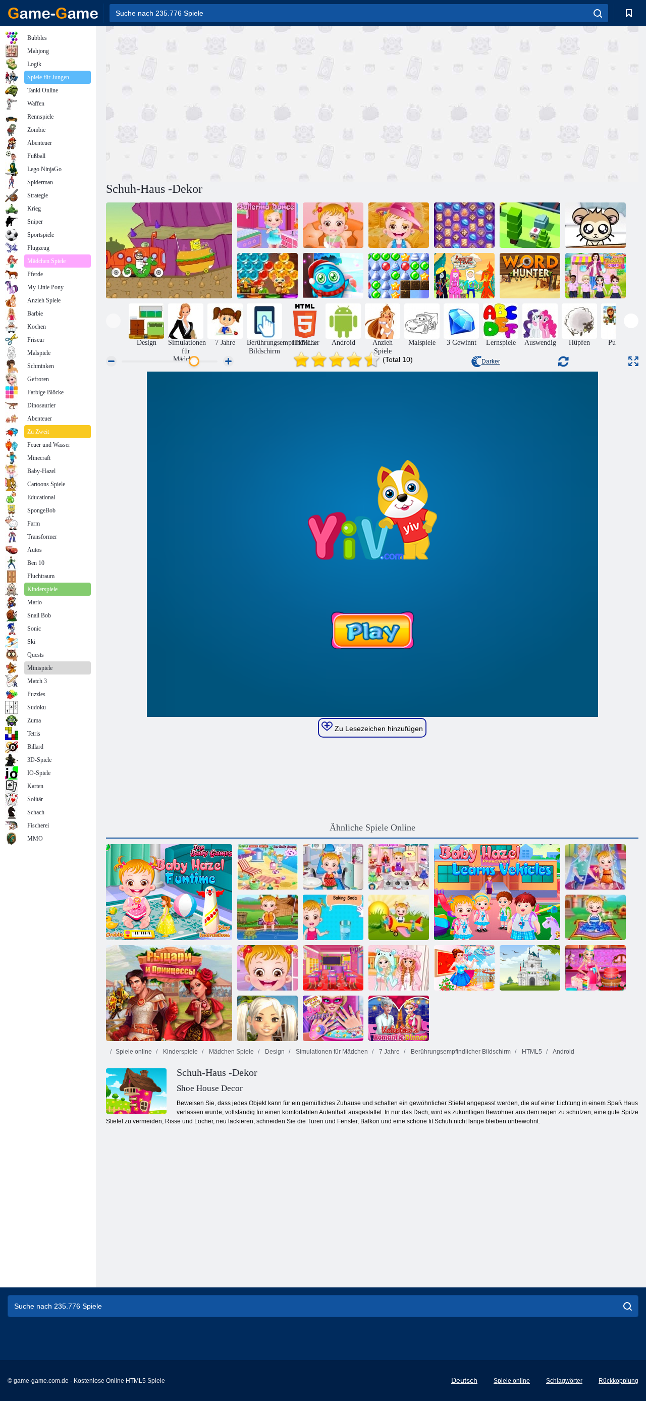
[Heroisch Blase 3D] (267, 275)
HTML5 (531, 1051)
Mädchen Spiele (230, 1051)
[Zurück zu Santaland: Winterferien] (398, 275)
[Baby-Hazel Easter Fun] (267, 968)
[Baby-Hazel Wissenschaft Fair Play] (333, 917)
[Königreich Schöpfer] (530, 968)
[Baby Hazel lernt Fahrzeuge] (497, 892)
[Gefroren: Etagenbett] (398, 968)
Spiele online (134, 1051)
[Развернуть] (633, 361)
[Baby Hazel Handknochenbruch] (333, 225)
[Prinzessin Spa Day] (464, 968)
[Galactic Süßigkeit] (464, 225)
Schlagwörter (564, 1380)
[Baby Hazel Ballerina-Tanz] (267, 225)
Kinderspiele (180, 1051)
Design (274, 1051)
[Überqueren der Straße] (530, 225)
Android (563, 1051)
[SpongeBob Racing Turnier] (169, 250)
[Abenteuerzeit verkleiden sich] (464, 275)
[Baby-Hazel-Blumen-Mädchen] (398, 867)
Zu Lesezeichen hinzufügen (378, 728)
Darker (490, 361)
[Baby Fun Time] (169, 892)
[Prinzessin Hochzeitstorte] (595, 968)
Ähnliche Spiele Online (372, 827)
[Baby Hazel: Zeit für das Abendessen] (398, 917)
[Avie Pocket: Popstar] (267, 1018)
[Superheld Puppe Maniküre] (333, 1018)
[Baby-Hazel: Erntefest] (398, 225)
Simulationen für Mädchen (331, 1051)
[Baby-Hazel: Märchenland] (595, 917)
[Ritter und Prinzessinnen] (169, 993)
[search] (598, 13)
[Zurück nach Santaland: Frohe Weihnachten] (333, 275)
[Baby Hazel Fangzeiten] (267, 917)
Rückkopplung (618, 1380)
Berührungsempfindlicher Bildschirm (460, 1051)
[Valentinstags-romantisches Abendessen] (398, 1018)
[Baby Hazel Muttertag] (595, 867)
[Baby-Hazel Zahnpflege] (333, 867)
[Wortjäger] (530, 275)
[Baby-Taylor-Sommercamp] (595, 275)
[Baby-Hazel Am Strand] (267, 867)
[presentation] (113, 321)
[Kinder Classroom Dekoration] (333, 968)
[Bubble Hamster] (595, 225)
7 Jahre (389, 1051)
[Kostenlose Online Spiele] (53, 13)
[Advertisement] (239, 102)
